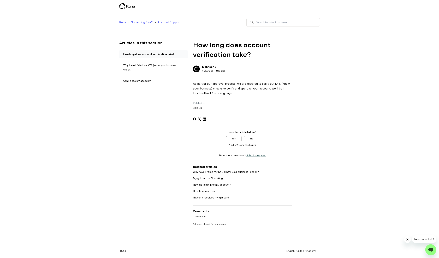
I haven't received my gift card (211, 197)
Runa (122, 22)
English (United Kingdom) (301, 251)
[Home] (127, 6)
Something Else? (142, 22)
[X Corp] (199, 119)
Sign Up (197, 107)
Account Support (169, 22)
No (251, 138)
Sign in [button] (312, 6)
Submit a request (294, 6)
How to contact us (204, 191)
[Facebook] (194, 119)
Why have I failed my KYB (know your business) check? (150, 67)
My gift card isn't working (208, 178)
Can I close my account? (137, 80)
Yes (234, 138)
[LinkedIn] (204, 119)
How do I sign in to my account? (212, 184)
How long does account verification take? (148, 54)
